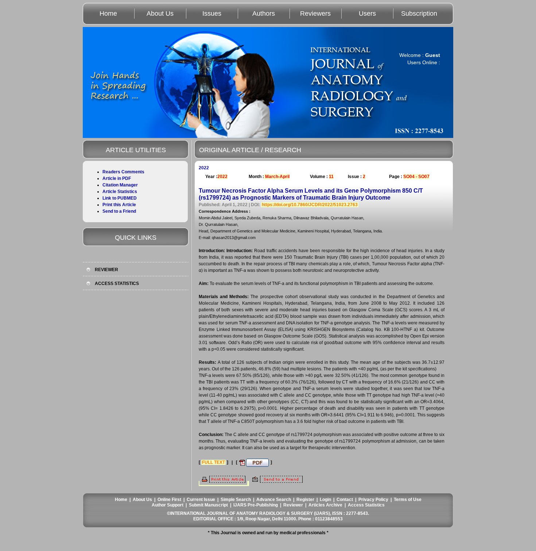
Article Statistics (119, 191)
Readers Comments (123, 171)
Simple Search (236, 499)
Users (367, 13)
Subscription (419, 13)
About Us (160, 13)
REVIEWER (106, 269)
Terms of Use (408, 499)
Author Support (167, 505)
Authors (263, 13)
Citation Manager (120, 185)
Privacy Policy (373, 499)
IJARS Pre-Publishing (255, 505)
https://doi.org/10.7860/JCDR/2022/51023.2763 (310, 204)
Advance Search (273, 499)
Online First (169, 499)
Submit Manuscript (208, 505)
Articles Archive (325, 505)
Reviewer (293, 505)
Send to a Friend (119, 211)
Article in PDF (116, 178)
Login (325, 499)
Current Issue (201, 499)
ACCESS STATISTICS (117, 283)
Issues (211, 13)
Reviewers (315, 13)
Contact (345, 499)
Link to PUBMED (119, 198)
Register (305, 499)
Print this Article (119, 204)
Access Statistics (366, 505)
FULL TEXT (213, 462)
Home (108, 13)
